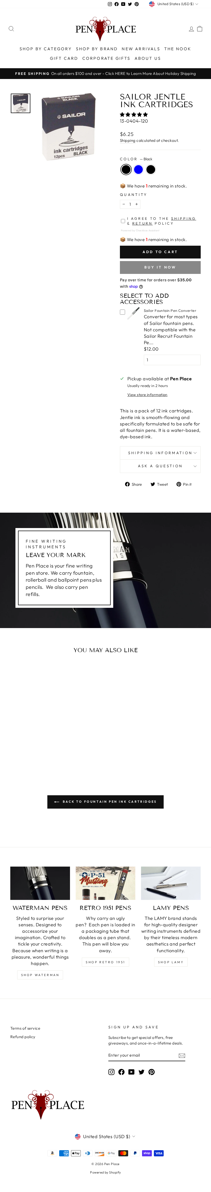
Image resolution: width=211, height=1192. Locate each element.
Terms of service (25, 1028)
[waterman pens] (40, 883)
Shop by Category (46, 48)
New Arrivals (141, 48)
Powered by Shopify (105, 1172)
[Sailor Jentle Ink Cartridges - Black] (25, 752)
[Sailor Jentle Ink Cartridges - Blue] (32, 752)
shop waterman (40, 975)
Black (126, 169)
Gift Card (64, 58)
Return (142, 223)
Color (136, 159)
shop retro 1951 (105, 962)
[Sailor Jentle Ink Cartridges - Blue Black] (39, 752)
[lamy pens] (171, 883)
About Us (148, 58)
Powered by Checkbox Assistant (140, 230)
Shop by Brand (97, 48)
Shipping (128, 140)
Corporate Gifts (106, 58)
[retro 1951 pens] (105, 883)
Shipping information (160, 453)
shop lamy (171, 962)
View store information (147, 394)
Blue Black (151, 169)
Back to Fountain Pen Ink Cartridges (109, 801)
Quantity (133, 194)
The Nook (178, 48)
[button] (134, 114)
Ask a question (160, 466)
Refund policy (23, 1036)
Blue (138, 169)
